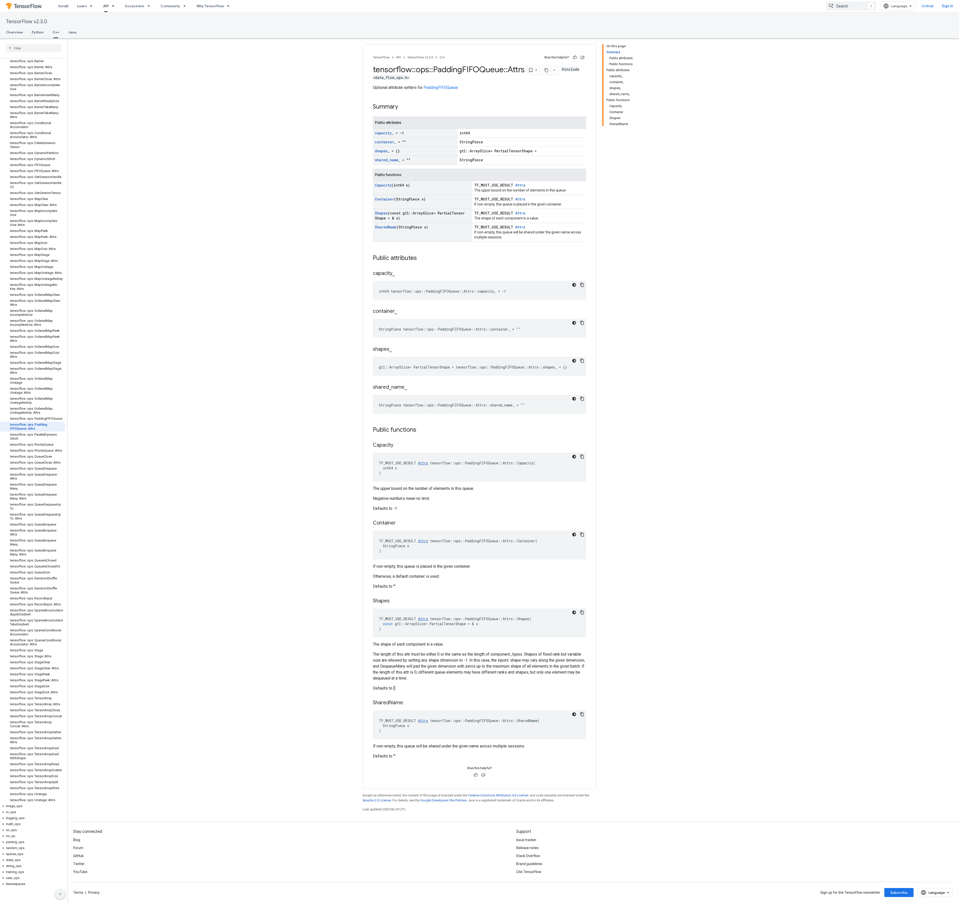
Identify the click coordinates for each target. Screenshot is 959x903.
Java (72, 32)
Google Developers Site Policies (443, 800)
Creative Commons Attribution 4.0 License (498, 795)
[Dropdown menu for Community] (186, 6)
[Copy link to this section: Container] (401, 523)
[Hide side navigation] (60, 894)
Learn (82, 6)
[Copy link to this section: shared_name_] (412, 387)
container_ (385, 142)
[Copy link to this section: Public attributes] (422, 258)
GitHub (928, 6)
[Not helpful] (582, 57)
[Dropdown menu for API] (115, 6)
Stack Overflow (528, 856)
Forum (78, 848)
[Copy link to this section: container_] (402, 312)
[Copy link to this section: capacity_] (400, 274)
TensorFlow (381, 57)
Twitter (79, 864)
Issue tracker (526, 840)
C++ (55, 32)
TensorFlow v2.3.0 (26, 21)
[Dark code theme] (574, 285)
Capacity (383, 185)
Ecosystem (134, 6)
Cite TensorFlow (528, 872)
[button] (32, 806)
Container (384, 199)
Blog (76, 840)
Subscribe (899, 892)
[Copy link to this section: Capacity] (398, 445)
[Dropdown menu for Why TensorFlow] (230, 6)
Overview (14, 32)
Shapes (381, 213)
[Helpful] (575, 57)
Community (170, 6)
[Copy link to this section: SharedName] (408, 703)
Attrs (520, 185)
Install (63, 6)
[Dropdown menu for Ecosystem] (150, 6)
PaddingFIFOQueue (441, 87)
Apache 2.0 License (377, 800)
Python (37, 32)
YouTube (80, 872)
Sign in (947, 6)
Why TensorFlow (210, 6)
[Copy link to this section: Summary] (403, 107)
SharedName (386, 227)
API (106, 6)
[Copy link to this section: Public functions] (421, 430)
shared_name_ (387, 160)
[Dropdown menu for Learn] (93, 6)
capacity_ (384, 133)
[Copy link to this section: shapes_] (397, 350)
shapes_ (382, 151)
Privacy (94, 893)
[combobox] (851, 5)
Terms (78, 893)
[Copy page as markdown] (546, 70)
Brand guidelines (529, 864)
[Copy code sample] (582, 285)
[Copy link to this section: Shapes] (395, 601)
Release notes (527, 848)
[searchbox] (33, 48)
